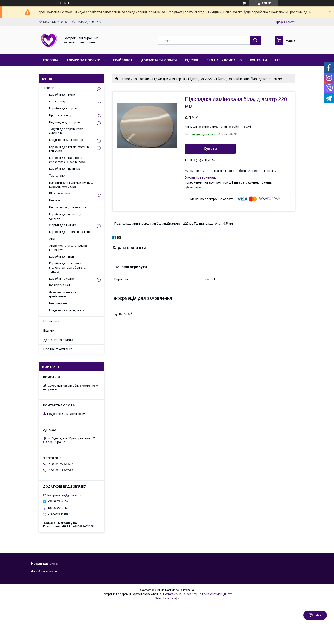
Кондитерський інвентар (66, 140)
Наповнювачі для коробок (68, 207)
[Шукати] (255, 40)
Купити (210, 149)
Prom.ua (188, 590)
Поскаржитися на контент (179, 594)
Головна (50, 60)
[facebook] (114, 238)
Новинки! (55, 200)
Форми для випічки (62, 225)
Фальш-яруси (59, 101)
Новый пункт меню (44, 571)
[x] (119, 238)
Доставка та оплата (159, 60)
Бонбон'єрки (58, 303)
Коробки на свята (61, 278)
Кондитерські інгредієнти (66, 310)
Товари (48, 88)
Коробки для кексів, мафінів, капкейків (69, 149)
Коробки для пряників (64, 168)
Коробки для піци (61, 256)
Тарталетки (57, 175)
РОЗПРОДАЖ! (59, 285)
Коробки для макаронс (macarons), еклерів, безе (67, 160)
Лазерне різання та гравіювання (62, 294)
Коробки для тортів (63, 108)
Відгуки (191, 60)
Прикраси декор (60, 115)
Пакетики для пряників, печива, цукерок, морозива (71, 184)
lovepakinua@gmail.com (64, 495)
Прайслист (123, 60)
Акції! (53, 238)
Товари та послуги (83, 60)
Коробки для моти (62, 94)
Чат (318, 615)
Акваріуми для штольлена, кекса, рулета (68, 247)
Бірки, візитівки (59, 193)
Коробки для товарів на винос (70, 232)
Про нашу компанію (224, 60)
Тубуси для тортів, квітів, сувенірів (66, 131)
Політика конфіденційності (215, 594)
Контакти (258, 60)
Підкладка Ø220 (200, 79)
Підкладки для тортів (168, 79)
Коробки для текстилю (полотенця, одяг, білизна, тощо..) (67, 267)
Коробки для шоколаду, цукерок (66, 216)
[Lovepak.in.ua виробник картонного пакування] (48, 48)
